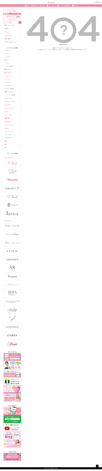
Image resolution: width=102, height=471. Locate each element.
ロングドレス (8, 76)
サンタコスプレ (8, 134)
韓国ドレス (7, 60)
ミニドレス (7, 50)
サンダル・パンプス (10, 101)
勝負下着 (7, 118)
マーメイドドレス (8, 85)
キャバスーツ (8, 105)
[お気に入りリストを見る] (95, 2)
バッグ (6, 111)
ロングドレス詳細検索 (9, 88)
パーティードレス (9, 125)
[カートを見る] (96, 2)
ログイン (12, 8)
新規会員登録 (12, 11)
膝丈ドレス (7, 69)
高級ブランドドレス (10, 91)
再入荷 (6, 28)
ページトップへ (97, 466)
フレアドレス (7, 56)
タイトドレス (7, 53)
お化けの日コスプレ (9, 137)
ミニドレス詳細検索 (9, 66)
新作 (10, 25)
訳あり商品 (7, 38)
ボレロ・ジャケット (10, 108)
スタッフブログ (11, 42)
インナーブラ (8, 115)
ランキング (7, 32)
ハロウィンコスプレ (9, 131)
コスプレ (7, 128)
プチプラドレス (8, 98)
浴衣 (6, 144)
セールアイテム (8, 35)
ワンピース (7, 63)
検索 (20, 22)
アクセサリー (8, 121)
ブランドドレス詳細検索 (10, 95)
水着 (6, 141)
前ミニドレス (8, 72)
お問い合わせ (12, 19)
